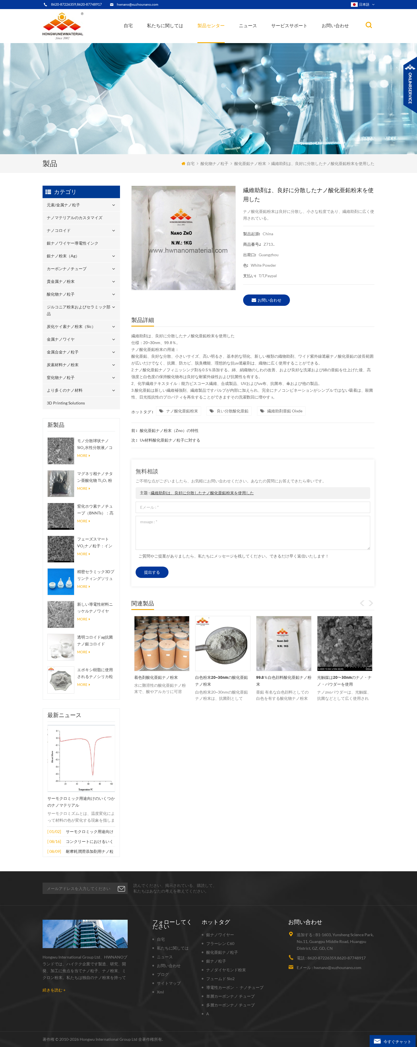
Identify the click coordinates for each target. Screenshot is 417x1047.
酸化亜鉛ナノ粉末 (250, 163)
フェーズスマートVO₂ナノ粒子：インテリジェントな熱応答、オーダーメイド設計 (95, 543)
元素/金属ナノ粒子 (217, 42)
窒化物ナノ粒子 (61, 377)
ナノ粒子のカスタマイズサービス (178, 37)
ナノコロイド (59, 230)
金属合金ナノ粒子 (63, 351)
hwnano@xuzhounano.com (137, 4)
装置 (155, 41)
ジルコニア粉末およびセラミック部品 (226, 36)
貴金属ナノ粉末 (61, 281)
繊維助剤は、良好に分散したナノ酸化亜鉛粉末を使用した (202, 492)
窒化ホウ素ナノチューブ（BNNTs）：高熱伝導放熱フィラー (95, 510)
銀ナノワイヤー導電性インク (72, 243)
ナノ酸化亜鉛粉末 (182, 410)
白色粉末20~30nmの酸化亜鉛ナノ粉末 (160, 680)
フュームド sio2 (220, 978)
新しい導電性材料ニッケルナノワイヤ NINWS (95, 608)
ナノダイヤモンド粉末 (226, 969)
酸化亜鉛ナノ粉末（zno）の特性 (169, 430)
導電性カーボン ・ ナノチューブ (235, 987)
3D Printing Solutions (66, 402)
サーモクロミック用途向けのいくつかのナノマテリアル (81, 801)
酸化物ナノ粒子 (214, 163)
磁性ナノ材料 (267, 37)
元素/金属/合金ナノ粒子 (261, 39)
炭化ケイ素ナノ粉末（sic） (71, 326)
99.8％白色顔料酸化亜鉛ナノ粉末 (222, 680)
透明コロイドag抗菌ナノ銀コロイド (95, 640)
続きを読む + (54, 989)
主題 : (197, 492)
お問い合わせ (335, 25)
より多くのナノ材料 (65, 390)
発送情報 (161, 38)
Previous (362, 603)
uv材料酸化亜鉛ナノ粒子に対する (170, 440)
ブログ (163, 974)
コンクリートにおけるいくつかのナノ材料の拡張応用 (89, 842)
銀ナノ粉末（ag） (216, 38)
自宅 (128, 25)
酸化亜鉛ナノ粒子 (222, 952)
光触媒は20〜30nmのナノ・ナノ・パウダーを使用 (283, 680)
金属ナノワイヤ (61, 339)
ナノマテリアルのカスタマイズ (227, 41)
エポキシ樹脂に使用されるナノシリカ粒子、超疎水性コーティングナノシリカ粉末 (95, 673)
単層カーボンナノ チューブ (230, 996)
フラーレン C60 (220, 943)
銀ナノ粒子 (216, 961)
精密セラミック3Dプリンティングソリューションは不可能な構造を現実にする (95, 575)
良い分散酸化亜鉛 (232, 410)
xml (160, 991)
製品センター (211, 25)
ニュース (248, 25)
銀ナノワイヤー (220, 934)
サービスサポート (289, 25)
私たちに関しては (165, 25)
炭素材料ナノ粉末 (63, 364)
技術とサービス (164, 42)
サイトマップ (169, 983)
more (82, 455)
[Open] (410, 85)
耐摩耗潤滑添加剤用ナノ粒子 (89, 852)
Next (370, 603)
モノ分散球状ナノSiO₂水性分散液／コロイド (95, 444)
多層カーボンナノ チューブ (230, 1005)
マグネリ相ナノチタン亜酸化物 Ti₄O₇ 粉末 (95, 477)
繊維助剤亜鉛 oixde (284, 410)
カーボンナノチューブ (227, 37)
